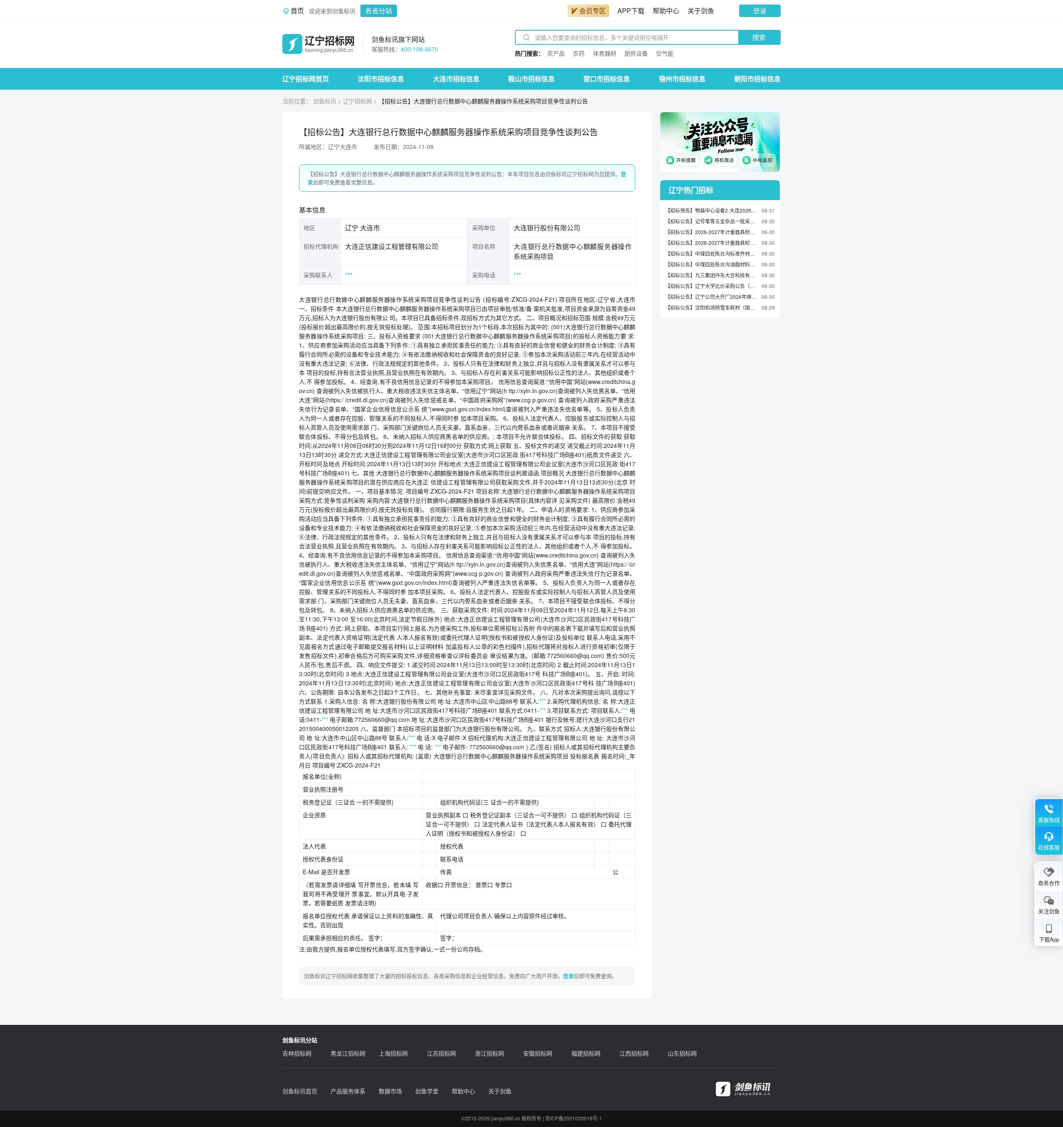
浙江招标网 (489, 1053)
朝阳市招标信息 (757, 78)
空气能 (665, 53)
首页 (297, 10)
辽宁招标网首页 (305, 78)
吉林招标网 (296, 1053)
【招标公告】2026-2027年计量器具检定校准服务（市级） (711, 242)
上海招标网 (393, 1053)
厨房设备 (636, 53)
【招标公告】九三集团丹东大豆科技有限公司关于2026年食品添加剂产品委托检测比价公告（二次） (711, 275)
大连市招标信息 (456, 78)
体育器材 (604, 53)
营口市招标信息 (606, 78)
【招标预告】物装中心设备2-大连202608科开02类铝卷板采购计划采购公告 (711, 210)
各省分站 (378, 10)
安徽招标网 (537, 1053)
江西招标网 (634, 1053)
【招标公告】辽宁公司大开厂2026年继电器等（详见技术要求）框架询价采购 (711, 296)
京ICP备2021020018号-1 (573, 1118)
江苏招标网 (441, 1053)
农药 (579, 53)
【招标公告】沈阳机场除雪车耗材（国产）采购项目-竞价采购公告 (711, 307)
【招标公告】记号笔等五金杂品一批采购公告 (711, 221)
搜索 (759, 37)
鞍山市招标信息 (531, 78)
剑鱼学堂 (426, 1091)
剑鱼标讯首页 (299, 1091)
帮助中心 (666, 10)
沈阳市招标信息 (381, 78)
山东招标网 (682, 1053)
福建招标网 (585, 1053)
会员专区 (592, 10)
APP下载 (630, 10)
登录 (760, 10)
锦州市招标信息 (682, 78)
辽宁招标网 (357, 101)
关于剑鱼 (701, 10)
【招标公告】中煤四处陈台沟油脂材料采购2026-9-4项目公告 (711, 264)
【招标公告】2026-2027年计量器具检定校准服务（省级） (711, 231)
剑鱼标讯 (324, 101)
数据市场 (390, 1091)
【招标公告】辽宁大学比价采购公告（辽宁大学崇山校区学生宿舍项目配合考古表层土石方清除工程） (711, 285)
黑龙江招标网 (348, 1053)
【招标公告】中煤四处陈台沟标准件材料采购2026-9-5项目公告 (711, 253)
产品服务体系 (348, 1091)
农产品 (556, 53)
